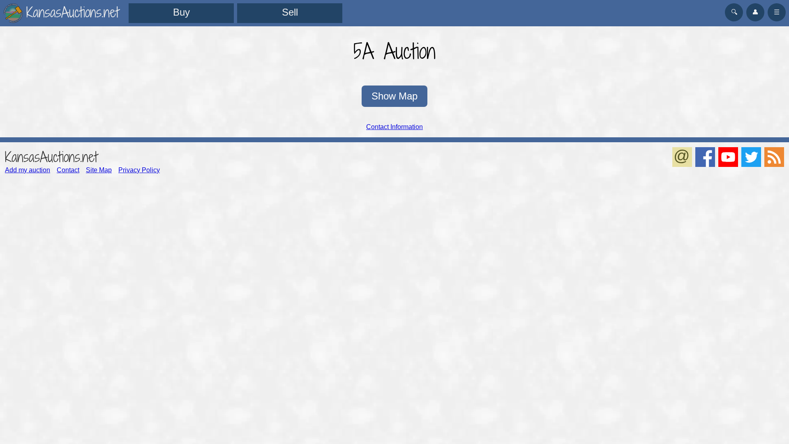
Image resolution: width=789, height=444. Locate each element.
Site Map (99, 169)
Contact (68, 169)
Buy (181, 12)
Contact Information (394, 126)
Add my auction (27, 169)
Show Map (394, 96)
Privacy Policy (139, 169)
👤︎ (755, 12)
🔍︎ (734, 12)
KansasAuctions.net (51, 156)
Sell (290, 12)
